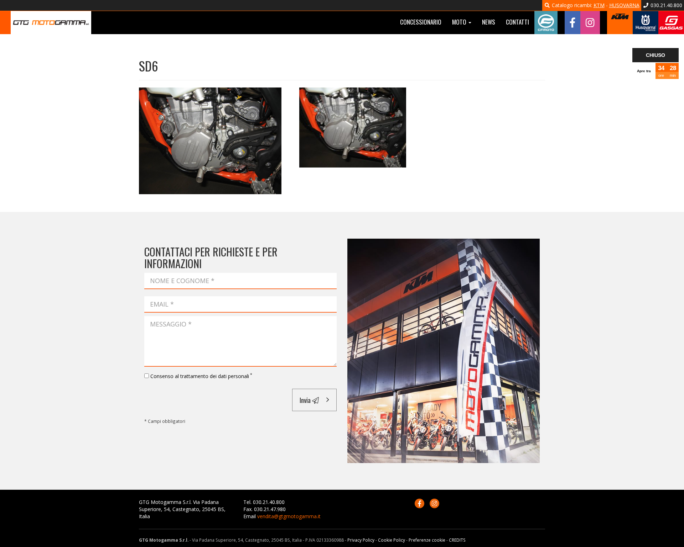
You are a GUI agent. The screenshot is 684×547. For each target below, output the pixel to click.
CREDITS (457, 540)
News (488, 21)
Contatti (517, 21)
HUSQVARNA (624, 5)
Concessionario (420, 21)
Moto (460, 21)
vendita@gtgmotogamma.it (289, 516)
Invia (306, 400)
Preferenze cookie (427, 540)
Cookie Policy (391, 540)
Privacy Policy (360, 540)
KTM (599, 5)
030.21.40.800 (665, 5)
